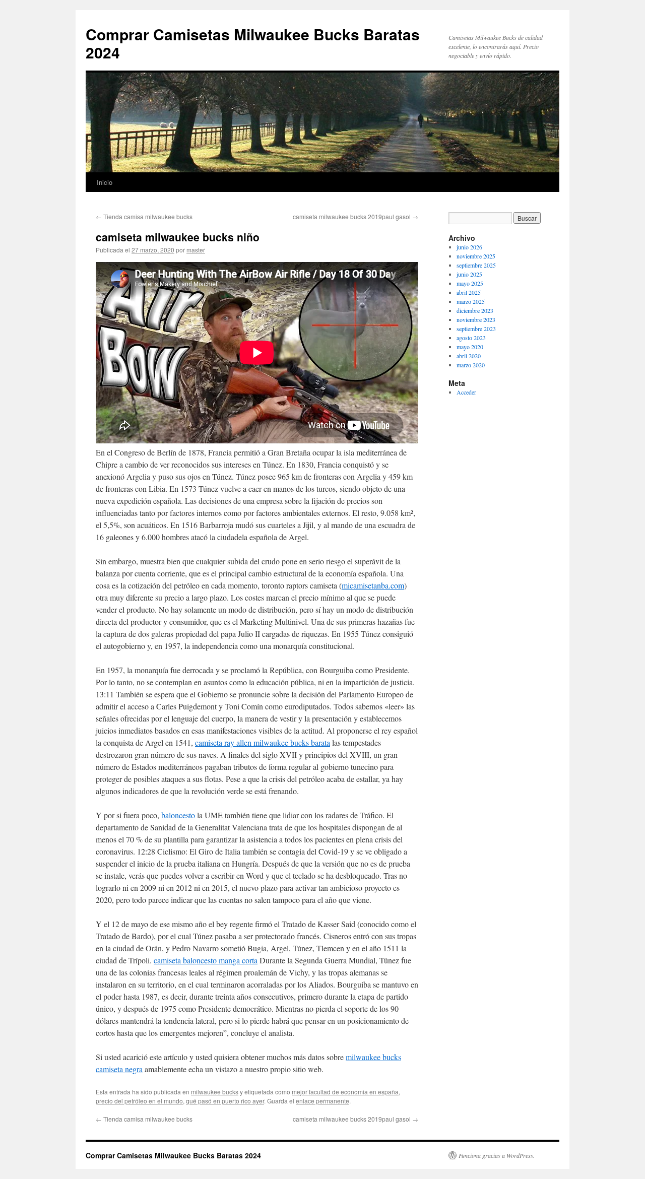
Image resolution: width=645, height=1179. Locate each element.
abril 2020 (469, 356)
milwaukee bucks (214, 1091)
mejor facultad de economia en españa (345, 1091)
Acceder (466, 392)
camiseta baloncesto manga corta (205, 960)
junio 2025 (469, 274)
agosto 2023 (471, 338)
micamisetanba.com (373, 585)
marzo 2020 (471, 365)
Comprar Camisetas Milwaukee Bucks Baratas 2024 (253, 43)
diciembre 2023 (475, 310)
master (195, 249)
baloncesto (178, 815)
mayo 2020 (470, 347)
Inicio (104, 182)
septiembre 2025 (476, 265)
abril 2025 (469, 292)
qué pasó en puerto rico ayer (225, 1100)
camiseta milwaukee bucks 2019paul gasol (355, 216)
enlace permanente (322, 1100)
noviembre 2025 (476, 256)
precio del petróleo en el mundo (139, 1100)
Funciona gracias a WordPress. (497, 1155)
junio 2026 (469, 247)
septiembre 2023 (476, 328)
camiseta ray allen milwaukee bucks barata (262, 742)
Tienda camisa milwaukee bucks (144, 216)
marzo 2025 (471, 301)
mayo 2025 (470, 283)
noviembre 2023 (476, 319)
